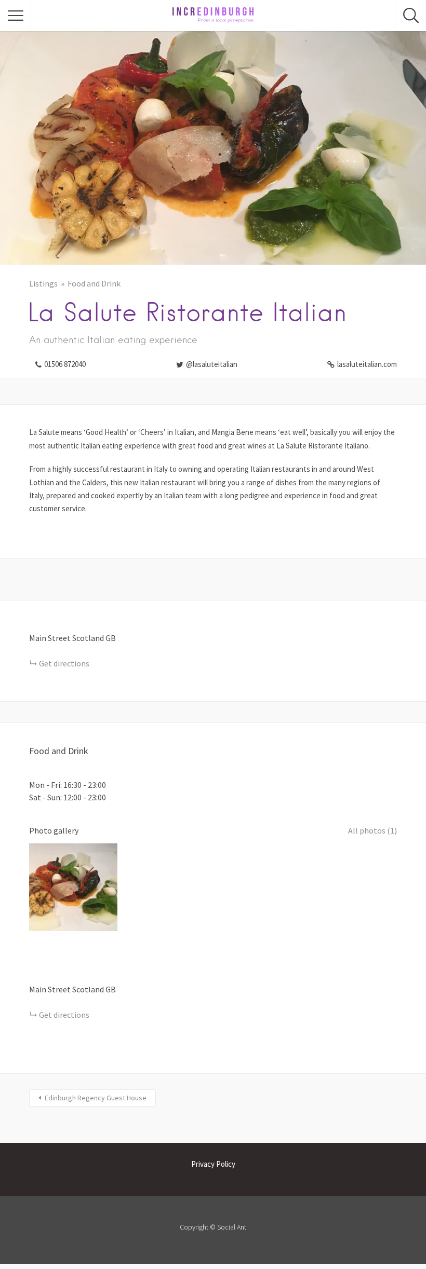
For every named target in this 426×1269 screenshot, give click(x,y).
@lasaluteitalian (211, 364)
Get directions (64, 663)
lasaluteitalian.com (367, 364)
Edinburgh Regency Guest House (96, 1097)
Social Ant (231, 1227)
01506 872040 (65, 364)
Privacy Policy (213, 1164)
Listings (43, 283)
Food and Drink (94, 283)
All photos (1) (372, 830)
